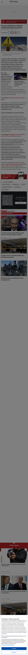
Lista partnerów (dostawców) (7, 645)
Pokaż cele (14, 652)
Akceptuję (14, 648)
